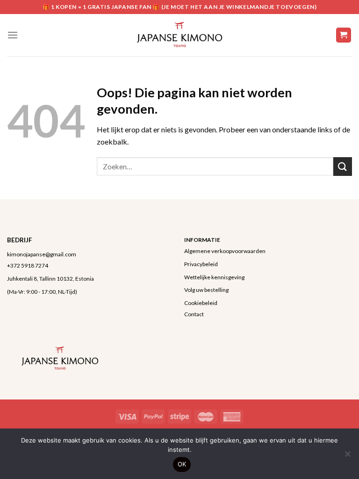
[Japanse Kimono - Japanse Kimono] (179, 35)
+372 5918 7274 (27, 265)
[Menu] (12, 34)
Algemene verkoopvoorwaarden (225, 250)
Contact (194, 314)
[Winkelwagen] (344, 35)
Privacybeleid (201, 264)
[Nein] (347, 456)
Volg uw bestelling (206, 289)
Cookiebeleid (200, 302)
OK (182, 464)
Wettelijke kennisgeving (214, 277)
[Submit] (342, 166)
